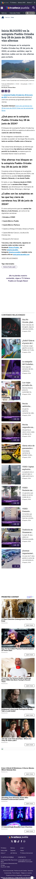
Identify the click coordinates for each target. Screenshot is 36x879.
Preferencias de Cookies (20, 870)
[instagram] (15, 842)
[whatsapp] (24, 842)
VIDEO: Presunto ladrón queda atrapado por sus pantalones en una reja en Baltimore (28, 510)
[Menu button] (2, 8)
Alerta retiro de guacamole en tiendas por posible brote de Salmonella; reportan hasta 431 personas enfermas (28, 447)
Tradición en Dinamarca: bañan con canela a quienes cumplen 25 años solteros (27, 531)
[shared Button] (6, 91)
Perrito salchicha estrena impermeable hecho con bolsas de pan (27, 405)
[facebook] (21, 842)
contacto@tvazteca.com (24, 860)
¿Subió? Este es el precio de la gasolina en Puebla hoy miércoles (28, 341)
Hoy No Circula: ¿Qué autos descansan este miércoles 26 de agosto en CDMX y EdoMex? (28, 320)
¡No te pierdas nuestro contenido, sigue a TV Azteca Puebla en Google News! (18, 278)
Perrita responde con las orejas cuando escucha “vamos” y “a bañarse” (27, 426)
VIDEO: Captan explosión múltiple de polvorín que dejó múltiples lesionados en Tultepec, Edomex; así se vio (28, 468)
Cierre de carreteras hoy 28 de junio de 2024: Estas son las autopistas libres (17, 108)
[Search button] (33, 8)
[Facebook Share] (9, 91)
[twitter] (12, 842)
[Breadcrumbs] (3, 17)
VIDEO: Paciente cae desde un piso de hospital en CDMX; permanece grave (28, 489)
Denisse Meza (11, 87)
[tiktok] (18, 842)
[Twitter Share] (3, 91)
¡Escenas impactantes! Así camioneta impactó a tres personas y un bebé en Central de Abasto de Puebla (28, 552)
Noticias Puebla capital (9, 267)
